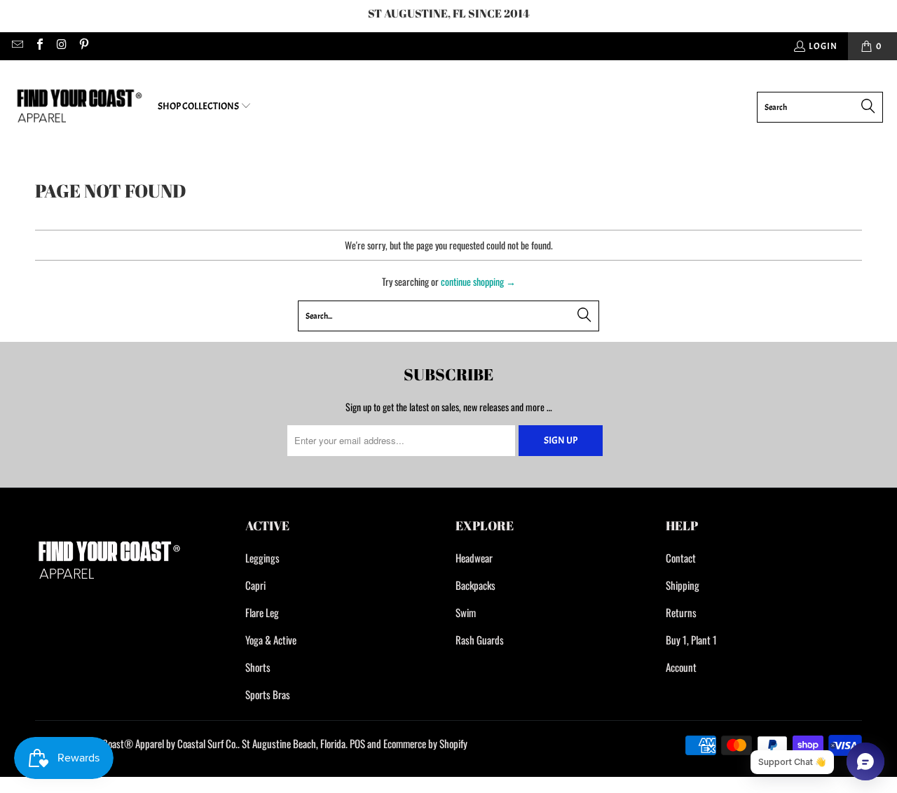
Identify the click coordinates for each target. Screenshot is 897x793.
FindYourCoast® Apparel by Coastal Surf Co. (153, 743)
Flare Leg (262, 612)
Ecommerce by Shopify (425, 743)
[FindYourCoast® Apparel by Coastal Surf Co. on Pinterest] (82, 46)
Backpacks (475, 585)
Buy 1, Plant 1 (691, 639)
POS (357, 743)
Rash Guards (480, 639)
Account (681, 667)
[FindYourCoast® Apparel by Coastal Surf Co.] (79, 106)
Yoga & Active (270, 639)
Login (823, 46)
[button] (205, 106)
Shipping (682, 585)
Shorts (258, 667)
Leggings (262, 557)
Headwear (474, 557)
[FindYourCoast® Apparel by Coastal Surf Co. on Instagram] (61, 46)
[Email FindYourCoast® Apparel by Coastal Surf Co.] (17, 46)
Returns (681, 612)
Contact (681, 557)
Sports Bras (267, 694)
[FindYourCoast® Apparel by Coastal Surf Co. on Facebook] (38, 46)
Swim (466, 612)
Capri (255, 585)
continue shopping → (478, 281)
